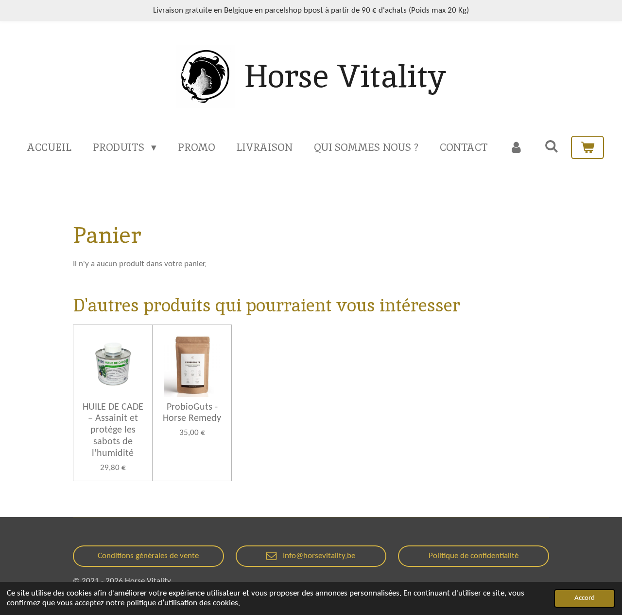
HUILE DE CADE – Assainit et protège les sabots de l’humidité (113, 430)
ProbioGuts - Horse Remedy (192, 413)
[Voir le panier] (587, 147)
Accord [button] (584, 598)
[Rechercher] (551, 146)
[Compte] (516, 147)
